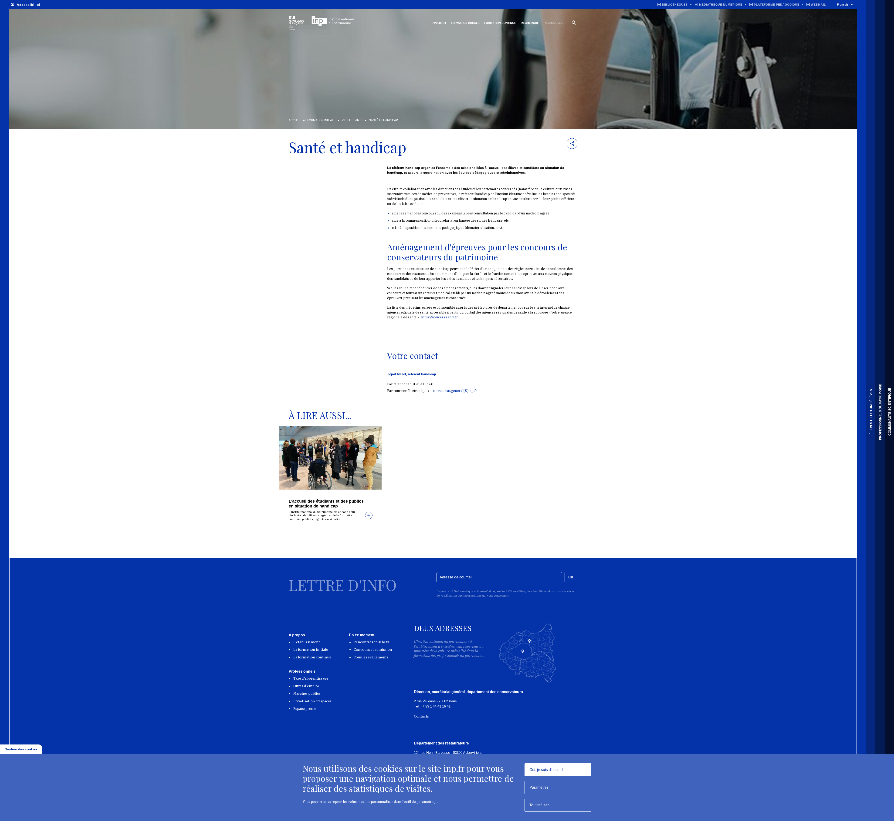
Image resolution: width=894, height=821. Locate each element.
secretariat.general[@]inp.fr (455, 391)
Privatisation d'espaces (312, 701)
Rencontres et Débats (371, 642)
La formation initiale (310, 649)
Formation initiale (465, 23)
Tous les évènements (371, 657)
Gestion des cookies (21, 749)
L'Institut (439, 23)
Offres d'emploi (306, 686)
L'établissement (306, 642)
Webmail (818, 4)
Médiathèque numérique (720, 4)
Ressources (553, 23)
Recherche (530, 23)
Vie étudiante (352, 120)
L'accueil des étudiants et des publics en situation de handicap (326, 504)
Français (843, 4)
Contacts (421, 716)
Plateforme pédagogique (776, 4)
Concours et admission (373, 649)
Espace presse (304, 708)
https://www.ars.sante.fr (439, 317)
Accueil (295, 120)
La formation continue (312, 657)
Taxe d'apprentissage (310, 678)
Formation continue (500, 23)
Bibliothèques (675, 4)
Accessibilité (28, 5)
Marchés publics (307, 693)
